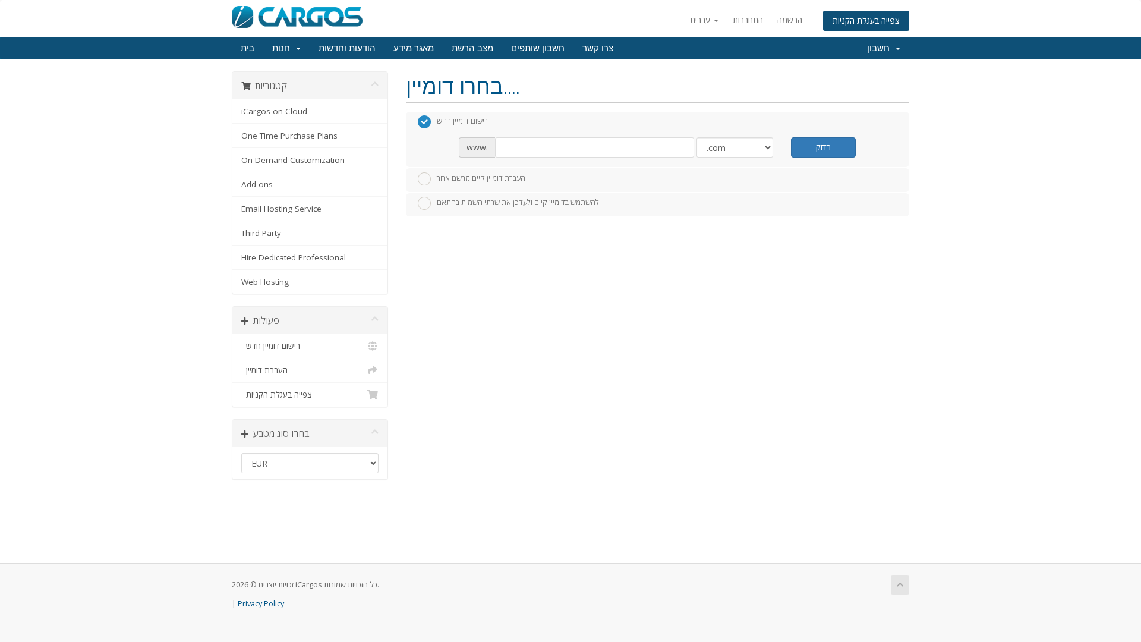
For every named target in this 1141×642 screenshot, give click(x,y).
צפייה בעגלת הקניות (866, 20)
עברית (701, 20)
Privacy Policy (261, 604)
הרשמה (789, 20)
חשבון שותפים (538, 48)
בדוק (823, 147)
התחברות (748, 20)
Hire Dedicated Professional (293, 257)
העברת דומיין (264, 370)
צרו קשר (597, 48)
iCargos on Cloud (274, 111)
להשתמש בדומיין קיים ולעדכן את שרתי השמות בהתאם (518, 202)
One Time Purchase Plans (289, 135)
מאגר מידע (413, 48)
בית (247, 48)
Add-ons (257, 184)
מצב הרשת (472, 48)
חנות (283, 48)
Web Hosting (265, 281)
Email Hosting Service (281, 208)
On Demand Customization (293, 160)
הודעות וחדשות (347, 48)
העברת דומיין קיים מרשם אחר (481, 177)
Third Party (261, 233)
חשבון (880, 48)
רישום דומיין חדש (270, 346)
